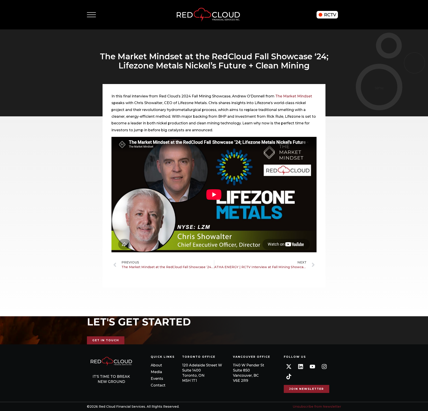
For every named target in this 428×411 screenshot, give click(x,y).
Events (157, 378)
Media (156, 372)
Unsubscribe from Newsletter (317, 407)
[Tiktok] (289, 377)
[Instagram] (324, 367)
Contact (158, 385)
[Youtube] (312, 367)
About (156, 365)
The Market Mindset (293, 96)
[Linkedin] (301, 367)
